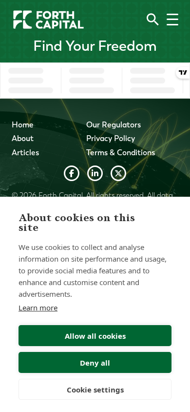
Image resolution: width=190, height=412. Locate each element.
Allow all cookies (95, 336)
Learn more (38, 307)
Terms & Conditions (120, 152)
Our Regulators (113, 124)
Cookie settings (95, 389)
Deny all (95, 363)
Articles (25, 152)
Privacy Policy (110, 138)
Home (23, 124)
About (23, 138)
